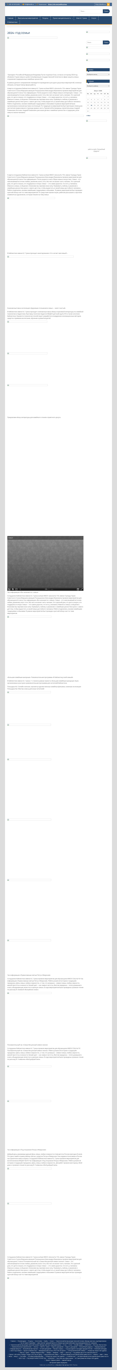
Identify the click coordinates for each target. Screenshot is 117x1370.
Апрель (95, 1354)
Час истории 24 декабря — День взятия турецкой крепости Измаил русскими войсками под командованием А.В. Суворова (58, 1343)
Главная (10, 18)
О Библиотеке (12, 22)
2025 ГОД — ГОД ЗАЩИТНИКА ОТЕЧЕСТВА (32, 1358)
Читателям (38, 1341)
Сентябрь (23, 1356)
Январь (49, 1352)
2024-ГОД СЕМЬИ (15, 1350)
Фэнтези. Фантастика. (100, 1345)
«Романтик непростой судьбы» (97, 1350)
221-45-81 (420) (14, 4)
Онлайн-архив (78, 1345)
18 (91, 105)
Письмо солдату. (58, 1348)
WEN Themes (73, 1365)
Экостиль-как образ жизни (64, 1358)
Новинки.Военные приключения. (22, 1346)
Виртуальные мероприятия (28, 18)
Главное (13, 1341)
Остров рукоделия (45, 1348)
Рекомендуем (22, 1341)
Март (62, 1352)
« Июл (88, 115)
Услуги (93, 18)
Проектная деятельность (62, 18)
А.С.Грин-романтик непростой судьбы (86, 1358)
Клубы (46, 1341)
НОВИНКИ (88, 1345)
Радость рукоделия (57, 1346)
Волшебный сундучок (86, 1346)
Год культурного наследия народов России (78, 1348)
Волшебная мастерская (30, 1348)
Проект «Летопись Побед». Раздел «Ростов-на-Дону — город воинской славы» (34, 1354)
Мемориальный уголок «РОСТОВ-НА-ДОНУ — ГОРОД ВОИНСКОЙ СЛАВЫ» (62, 1350)
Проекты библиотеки (30, 1350)
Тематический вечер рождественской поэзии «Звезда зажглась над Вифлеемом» (81, 1341)
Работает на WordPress (47, 1365)
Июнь (106, 1354)
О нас (65, 1345)
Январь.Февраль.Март (38, 1352)
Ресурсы (45, 18)
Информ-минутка (100, 1346)
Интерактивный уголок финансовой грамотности (76, 1354)
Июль (10, 1356)
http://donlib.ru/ (100, 4)
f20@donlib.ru (29, 4)
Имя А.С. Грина (81, 18)
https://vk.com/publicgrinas (57, 4)
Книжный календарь (100, 1348)
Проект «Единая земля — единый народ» (58, 1360)
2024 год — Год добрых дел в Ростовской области (81, 1352)
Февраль (55, 1352)
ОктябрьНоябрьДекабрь (36, 1356)
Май (101, 1354)
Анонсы (36, 1346)
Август (16, 1356)
